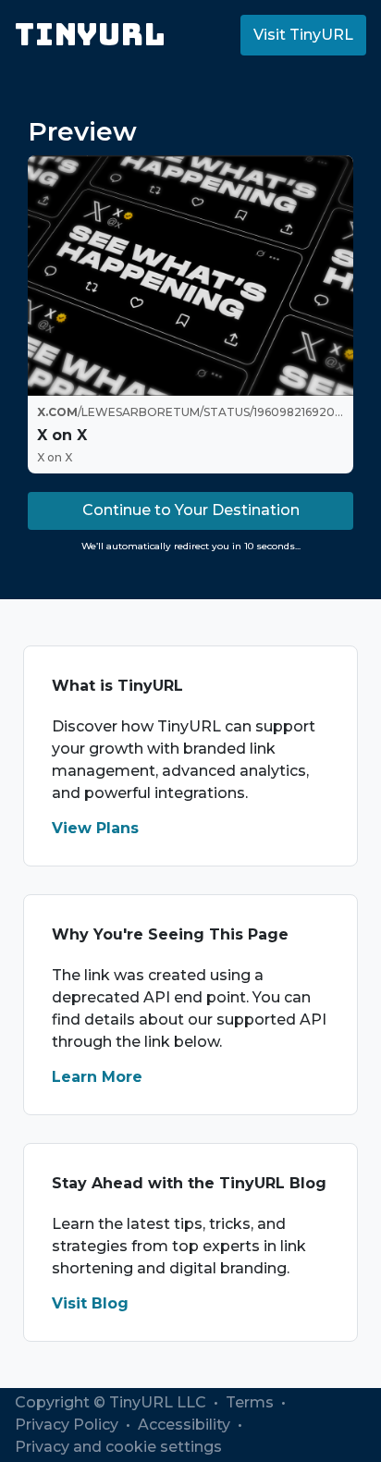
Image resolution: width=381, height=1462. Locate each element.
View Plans (95, 828)
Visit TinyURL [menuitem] (303, 34)
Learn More (97, 1077)
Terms (251, 1402)
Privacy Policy (68, 1424)
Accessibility (186, 1424)
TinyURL (90, 35)
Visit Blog (90, 1303)
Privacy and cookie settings (118, 1447)
